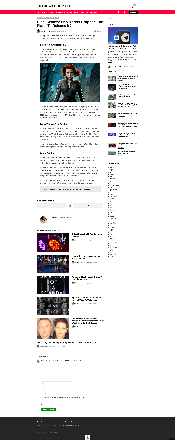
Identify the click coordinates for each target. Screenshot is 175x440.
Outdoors (112, 227)
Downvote (88, 205)
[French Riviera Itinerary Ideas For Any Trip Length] (112, 153)
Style (111, 240)
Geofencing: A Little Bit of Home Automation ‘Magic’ (128, 95)
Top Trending (54, 230)
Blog (110, 43)
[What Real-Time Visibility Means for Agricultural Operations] (112, 78)
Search (136, 19)
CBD (111, 183)
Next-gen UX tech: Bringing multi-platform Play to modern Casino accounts (127, 135)
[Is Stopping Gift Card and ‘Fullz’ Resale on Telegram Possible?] (123, 35)
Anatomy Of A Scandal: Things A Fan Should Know (87, 278)
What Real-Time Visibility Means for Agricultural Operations (128, 77)
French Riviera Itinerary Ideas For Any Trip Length (127, 152)
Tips (111, 243)
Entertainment (60, 12)
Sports (76, 12)
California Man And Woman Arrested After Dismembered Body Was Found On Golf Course (88, 321)
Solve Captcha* (45, 401)
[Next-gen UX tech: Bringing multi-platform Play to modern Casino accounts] (112, 134)
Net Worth (113, 223)
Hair (111, 205)
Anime (111, 171)
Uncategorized (114, 252)
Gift (111, 202)
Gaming (69, 12)
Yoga (111, 256)
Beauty (112, 172)
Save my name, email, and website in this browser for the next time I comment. (64, 397)
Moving (112, 222)
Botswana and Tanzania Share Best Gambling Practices (127, 144)
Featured (112, 192)
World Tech (113, 254)
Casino (112, 182)
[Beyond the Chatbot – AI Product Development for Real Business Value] (112, 87)
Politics (112, 231)
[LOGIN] (125, 12)
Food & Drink (113, 196)
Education (113, 187)
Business (51, 12)
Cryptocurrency (114, 185)
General (112, 200)
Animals (112, 169)
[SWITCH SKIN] (118, 12)
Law (111, 214)
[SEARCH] (122, 12)
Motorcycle (113, 218)
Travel (111, 249)
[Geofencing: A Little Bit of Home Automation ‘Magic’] (112, 97)
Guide (111, 203)
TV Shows (93, 12)
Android (112, 167)
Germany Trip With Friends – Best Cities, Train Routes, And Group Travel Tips (127, 104)
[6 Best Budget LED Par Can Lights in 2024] (53, 242)
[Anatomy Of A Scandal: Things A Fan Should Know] (53, 285)
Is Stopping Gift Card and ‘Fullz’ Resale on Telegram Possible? (122, 47)
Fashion (112, 191)
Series (111, 232)
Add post (133, 12)
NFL (111, 225)
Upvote (52, 205)
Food (111, 194)
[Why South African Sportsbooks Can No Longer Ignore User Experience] (112, 115)
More (110, 62)
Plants (111, 229)
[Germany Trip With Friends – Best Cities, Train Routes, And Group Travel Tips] (112, 105)
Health (112, 207)
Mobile (112, 216)
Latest (134, 7)
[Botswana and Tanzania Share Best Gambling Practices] (112, 145)
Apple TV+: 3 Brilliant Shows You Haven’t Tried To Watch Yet (87, 299)
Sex (111, 234)
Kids (111, 212)
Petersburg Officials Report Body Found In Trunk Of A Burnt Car (66, 342)
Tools (111, 245)
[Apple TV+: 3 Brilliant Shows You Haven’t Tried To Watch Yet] (53, 306)
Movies (112, 220)
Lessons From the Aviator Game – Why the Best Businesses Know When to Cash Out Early (128, 125)
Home (43, 12)
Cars (111, 180)
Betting (112, 174)
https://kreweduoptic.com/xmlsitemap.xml (49, 425)
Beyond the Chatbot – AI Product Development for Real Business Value (127, 86)
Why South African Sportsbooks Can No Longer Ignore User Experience (128, 115)
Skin (111, 236)
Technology (84, 12)
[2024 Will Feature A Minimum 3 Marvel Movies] (53, 264)
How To (112, 211)
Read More (112, 71)
